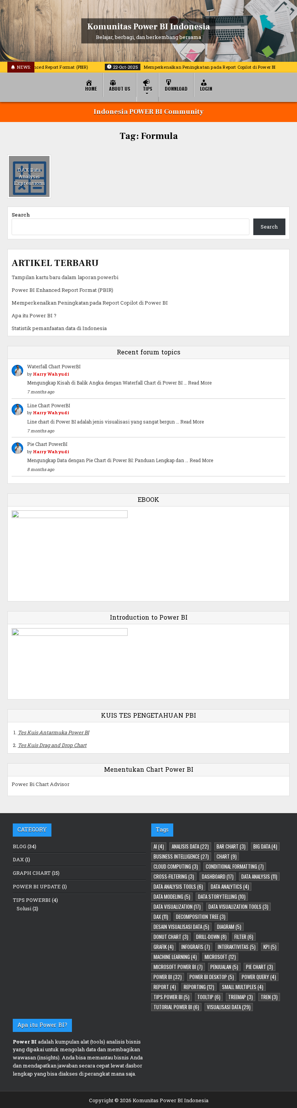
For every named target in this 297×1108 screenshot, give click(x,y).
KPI (270, 946)
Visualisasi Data (229, 1007)
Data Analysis (259, 876)
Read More (200, 382)
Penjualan (224, 967)
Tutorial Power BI (176, 1007)
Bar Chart (231, 846)
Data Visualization (177, 906)
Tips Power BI (171, 997)
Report (165, 987)
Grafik (164, 946)
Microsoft (220, 957)
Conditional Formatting (235, 866)
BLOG (19, 846)
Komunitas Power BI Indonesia (148, 26)
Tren (269, 997)
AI (159, 846)
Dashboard (218, 876)
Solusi (24, 908)
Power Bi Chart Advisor (41, 784)
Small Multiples (242, 987)
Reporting (199, 987)
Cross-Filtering (174, 876)
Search (21, 214)
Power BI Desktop (211, 977)
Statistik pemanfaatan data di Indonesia (59, 328)
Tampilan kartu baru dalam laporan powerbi (65, 277)
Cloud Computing (176, 866)
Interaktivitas (237, 946)
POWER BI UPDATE (37, 886)
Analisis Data (190, 846)
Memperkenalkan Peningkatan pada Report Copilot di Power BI (90, 302)
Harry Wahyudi (51, 374)
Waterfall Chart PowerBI (53, 366)
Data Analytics (230, 886)
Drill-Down (211, 936)
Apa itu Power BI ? (34, 315)
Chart (227, 856)
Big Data (265, 846)
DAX (18, 859)
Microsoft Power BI (178, 967)
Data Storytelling (222, 896)
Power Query (259, 977)
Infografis (195, 946)
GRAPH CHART (32, 872)
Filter (243, 936)
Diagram (229, 926)
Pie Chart (259, 967)
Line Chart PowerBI (48, 405)
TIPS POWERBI (32, 899)
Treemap (240, 997)
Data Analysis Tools (178, 886)
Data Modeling (172, 896)
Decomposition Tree (200, 916)
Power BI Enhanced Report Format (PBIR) (62, 289)
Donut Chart (171, 936)
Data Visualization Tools (238, 906)
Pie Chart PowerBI (47, 444)
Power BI (168, 977)
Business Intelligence (181, 856)
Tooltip (208, 997)
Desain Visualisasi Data (181, 926)
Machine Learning (175, 957)
